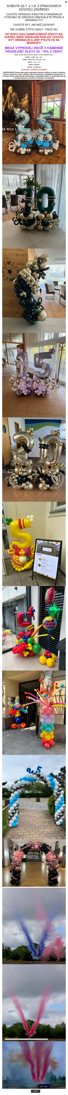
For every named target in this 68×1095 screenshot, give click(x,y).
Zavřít (35, 1091)
